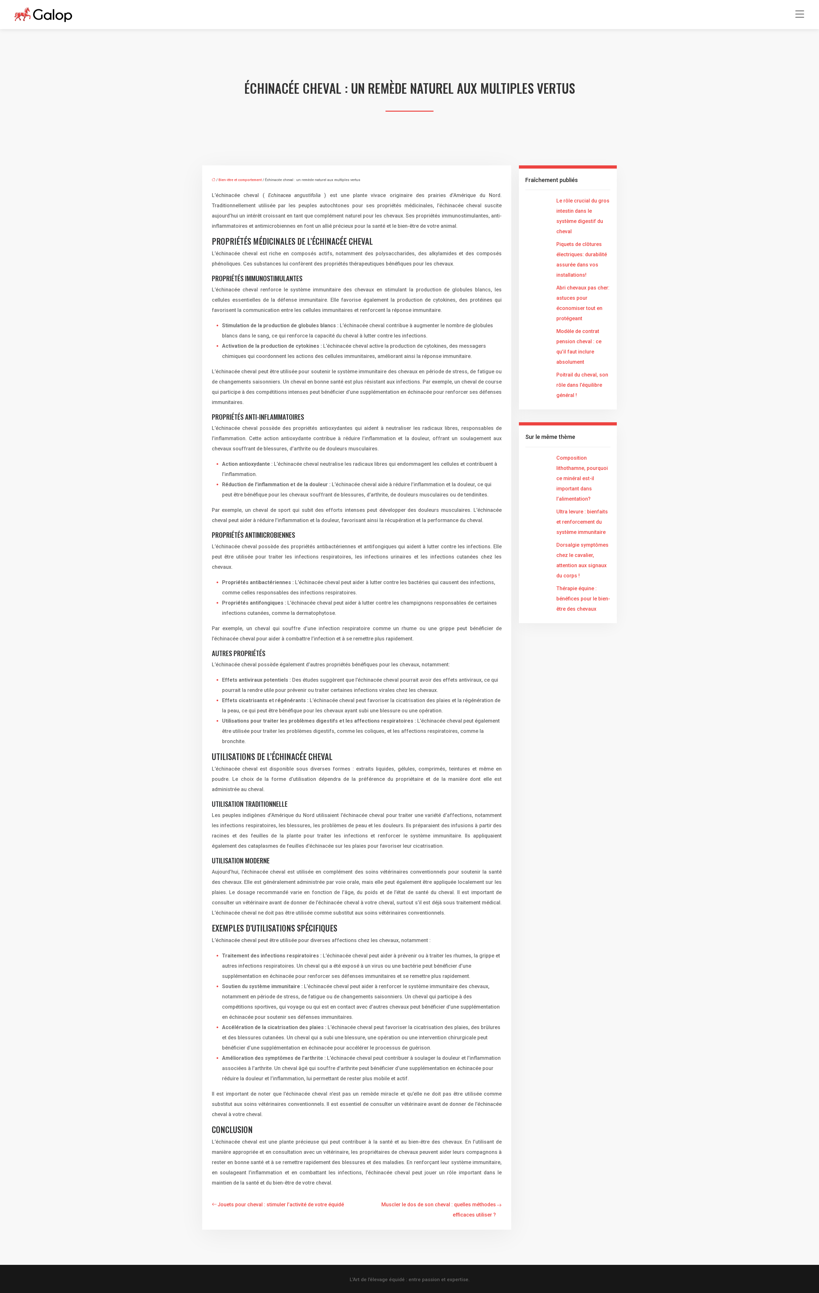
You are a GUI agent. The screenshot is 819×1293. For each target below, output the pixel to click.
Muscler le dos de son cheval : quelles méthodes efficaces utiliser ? (438, 1210)
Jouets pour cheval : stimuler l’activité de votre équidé (281, 1205)
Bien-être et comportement (240, 180)
